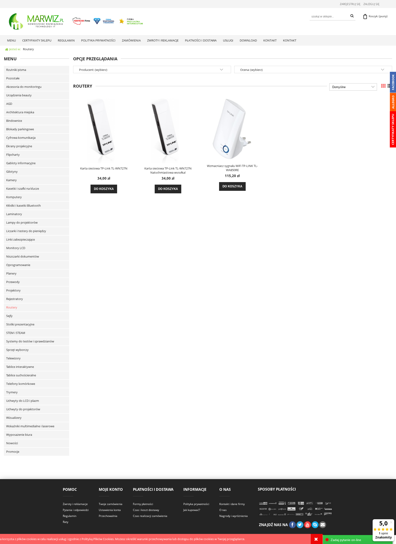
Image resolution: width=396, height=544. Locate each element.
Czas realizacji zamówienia (150, 516)
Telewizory (13, 358)
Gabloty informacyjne (21, 163)
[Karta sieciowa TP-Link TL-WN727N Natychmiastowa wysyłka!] (168, 130)
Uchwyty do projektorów (23, 409)
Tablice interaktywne (20, 367)
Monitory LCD (15, 248)
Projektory (13, 290)
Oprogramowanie (18, 265)
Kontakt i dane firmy (232, 504)
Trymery (12, 392)
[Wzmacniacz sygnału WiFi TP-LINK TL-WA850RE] (232, 129)
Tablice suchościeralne (21, 375)
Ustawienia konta (110, 510)
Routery (11, 307)
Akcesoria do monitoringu (23, 87)
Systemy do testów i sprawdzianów (30, 341)
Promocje (12, 452)
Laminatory (14, 214)
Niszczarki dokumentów (22, 256)
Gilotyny (12, 171)
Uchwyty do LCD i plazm (22, 401)
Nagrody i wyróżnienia (233, 516)
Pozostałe (12, 78)
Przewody (13, 282)
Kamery (11, 180)
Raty (65, 522)
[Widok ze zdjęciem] (383, 86)
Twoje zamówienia (110, 504)
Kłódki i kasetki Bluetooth (23, 205)
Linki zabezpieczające (20, 239)
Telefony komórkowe (20, 384)
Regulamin (69, 516)
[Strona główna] (76, 22)
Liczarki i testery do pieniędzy (26, 231)
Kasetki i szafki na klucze (22, 188)
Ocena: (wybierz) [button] (251, 70)
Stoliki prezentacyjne (20, 324)
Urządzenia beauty (19, 95)
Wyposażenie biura (19, 435)
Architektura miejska (20, 112)
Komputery (14, 197)
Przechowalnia (108, 516)
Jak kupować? (191, 510)
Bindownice (14, 121)
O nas (223, 510)
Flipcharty (13, 155)
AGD (9, 104)
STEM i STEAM (15, 333)
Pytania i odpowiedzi (76, 510)
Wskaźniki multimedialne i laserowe (30, 426)
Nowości (12, 443)
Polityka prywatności (196, 504)
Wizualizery (14, 418)
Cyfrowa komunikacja (21, 138)
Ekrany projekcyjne (19, 146)
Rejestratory (14, 299)
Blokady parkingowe (20, 129)
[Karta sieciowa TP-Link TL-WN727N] (103, 130)
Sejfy (9, 316)
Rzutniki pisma (16, 70)
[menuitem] (11, 40)
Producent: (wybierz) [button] (93, 70)
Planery (11, 273)
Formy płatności (143, 504)
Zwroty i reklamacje (75, 504)
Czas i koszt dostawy (146, 510)
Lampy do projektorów (22, 222)
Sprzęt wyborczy (17, 350)
